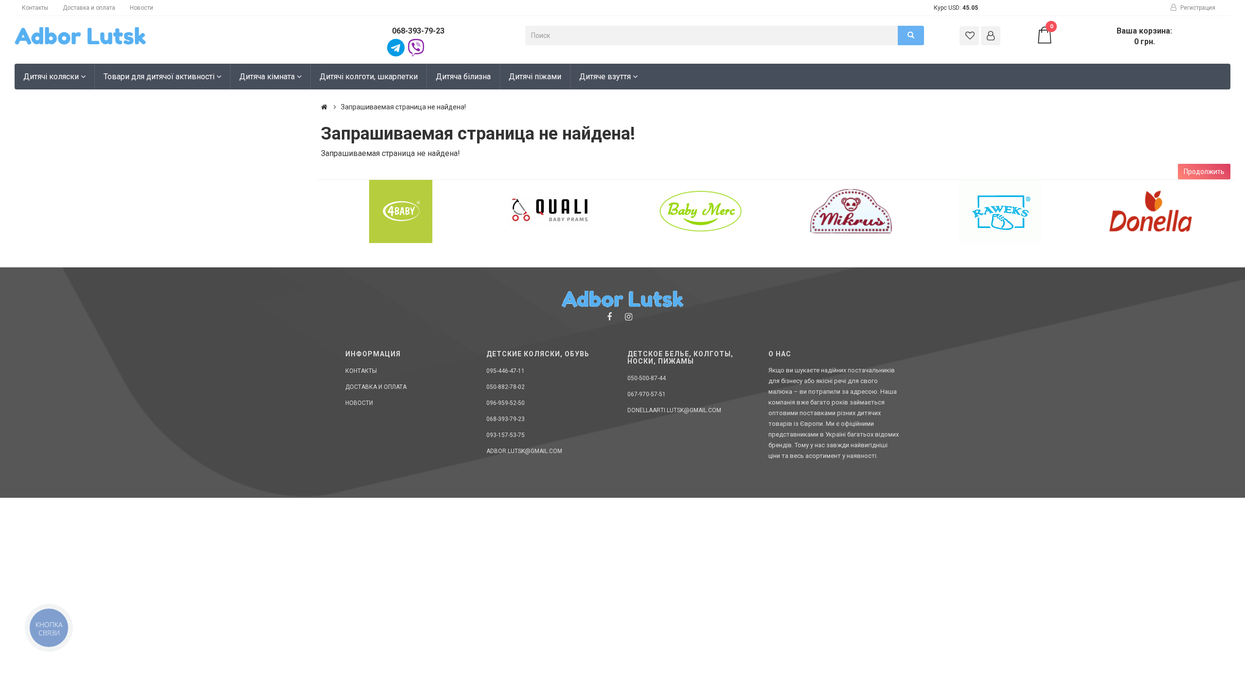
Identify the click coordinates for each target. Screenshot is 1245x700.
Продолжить (1204, 171)
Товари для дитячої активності (160, 76)
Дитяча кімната (268, 76)
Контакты (35, 7)
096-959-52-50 (505, 403)
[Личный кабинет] (990, 35)
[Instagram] (628, 317)
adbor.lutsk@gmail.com (524, 451)
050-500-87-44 (646, 378)
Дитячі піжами (535, 76)
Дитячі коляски (52, 76)
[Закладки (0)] (969, 35)
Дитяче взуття (606, 76)
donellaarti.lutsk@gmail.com (674, 410)
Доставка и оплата (89, 7)
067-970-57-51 (646, 394)
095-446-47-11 (505, 371)
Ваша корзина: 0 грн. (1111, 36)
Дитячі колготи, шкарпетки (369, 76)
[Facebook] (609, 317)
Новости (141, 7)
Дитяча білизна (463, 76)
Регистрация (1197, 7)
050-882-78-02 (505, 387)
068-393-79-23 (418, 30)
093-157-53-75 (505, 435)
